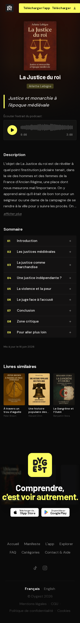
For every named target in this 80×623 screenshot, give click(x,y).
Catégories (31, 552)
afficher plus (13, 214)
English (49, 588)
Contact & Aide (57, 552)
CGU (54, 603)
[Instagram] (45, 568)
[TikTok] (35, 568)
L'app (50, 544)
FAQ (13, 552)
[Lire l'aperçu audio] (12, 130)
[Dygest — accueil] (10, 8)
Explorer (66, 544)
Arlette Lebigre (40, 86)
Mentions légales (33, 603)
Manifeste (32, 544)
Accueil (13, 544)
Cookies (63, 610)
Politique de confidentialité (31, 610)
